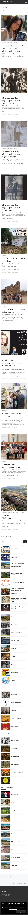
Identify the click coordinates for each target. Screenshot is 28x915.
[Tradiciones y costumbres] (5, 772)
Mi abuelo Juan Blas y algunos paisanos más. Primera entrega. (11, 207)
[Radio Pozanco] (5, 726)
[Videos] (5, 849)
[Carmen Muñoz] (5, 794)
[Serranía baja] (5, 865)
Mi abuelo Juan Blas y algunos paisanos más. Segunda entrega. (11, 154)
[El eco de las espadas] (5, 718)
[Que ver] (5, 834)
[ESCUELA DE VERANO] (5, 549)
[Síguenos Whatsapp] (3, 537)
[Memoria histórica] (5, 756)
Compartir (18, 457)
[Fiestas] (5, 664)
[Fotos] (5, 818)
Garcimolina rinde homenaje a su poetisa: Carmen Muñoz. (11, 363)
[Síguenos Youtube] (10, 537)
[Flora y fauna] (5, 780)
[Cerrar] (23, 457)
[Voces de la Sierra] (5, 640)
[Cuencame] (5, 710)
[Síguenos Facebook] (6, 537)
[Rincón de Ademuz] (5, 857)
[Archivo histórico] (5, 624)
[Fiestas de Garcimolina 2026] (5, 582)
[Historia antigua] (5, 748)
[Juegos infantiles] (5, 764)
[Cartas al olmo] (5, 802)
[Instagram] (8, 537)
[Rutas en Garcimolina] (5, 841)
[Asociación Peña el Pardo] (5, 702)
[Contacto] (5, 680)
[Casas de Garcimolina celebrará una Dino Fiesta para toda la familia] (5, 599)
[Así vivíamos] (5, 694)
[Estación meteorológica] (5, 632)
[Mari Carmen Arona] (5, 826)
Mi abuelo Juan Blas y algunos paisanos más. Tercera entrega (11, 100)
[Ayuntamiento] (5, 672)
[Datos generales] (5, 810)
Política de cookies (13, 909)
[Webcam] (5, 617)
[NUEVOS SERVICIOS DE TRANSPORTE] (5, 557)
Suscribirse (11, 457)
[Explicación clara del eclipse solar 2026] (5, 607)
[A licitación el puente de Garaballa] (5, 574)
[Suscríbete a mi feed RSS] (1, 537)
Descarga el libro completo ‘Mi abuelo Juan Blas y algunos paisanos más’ (13, 48)
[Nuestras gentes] (5, 740)
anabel (5, 114)
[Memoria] (5, 656)
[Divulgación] (5, 648)
